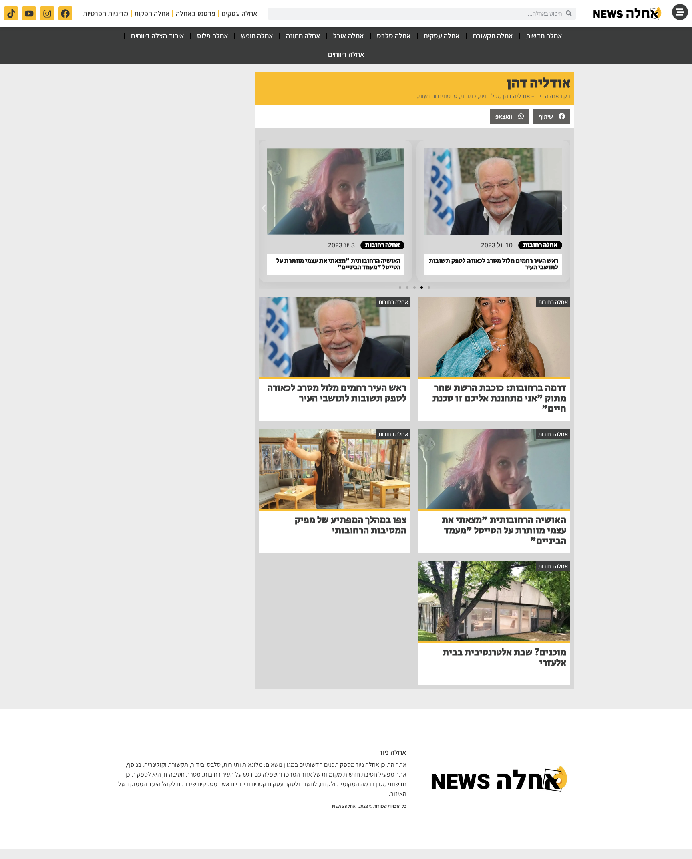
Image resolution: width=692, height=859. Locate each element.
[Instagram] (47, 13)
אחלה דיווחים (346, 54)
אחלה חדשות (544, 35)
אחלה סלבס (394, 35)
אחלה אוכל (348, 35)
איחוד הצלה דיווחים (157, 35)
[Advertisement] (182, 122)
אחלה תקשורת (493, 35)
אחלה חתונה (303, 35)
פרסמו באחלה (195, 13)
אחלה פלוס (212, 35)
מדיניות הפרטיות (105, 13)
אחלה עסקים (239, 13)
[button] (551, 116)
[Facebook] (65, 13)
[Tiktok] (11, 13)
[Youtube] (29, 13)
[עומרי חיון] (628, 13)
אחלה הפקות (152, 13)
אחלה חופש (257, 35)
